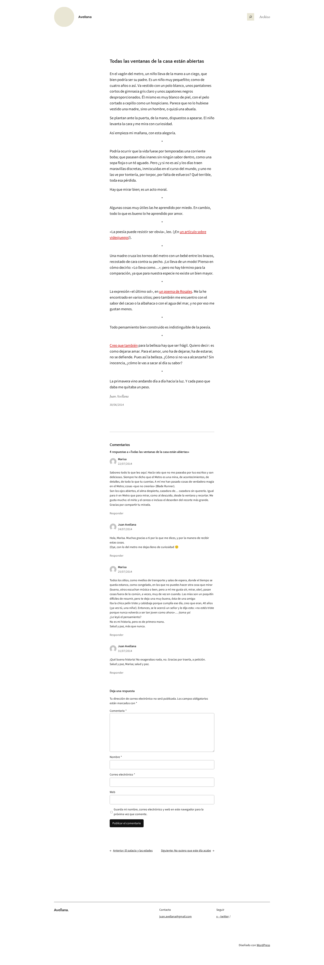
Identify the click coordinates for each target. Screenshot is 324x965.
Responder (116, 513)
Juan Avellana (127, 525)
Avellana (85, 17)
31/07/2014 (125, 651)
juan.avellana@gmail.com (175, 916)
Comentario (118, 711)
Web (112, 792)
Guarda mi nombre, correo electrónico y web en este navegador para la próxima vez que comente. (159, 811)
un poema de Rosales (175, 291)
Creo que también (124, 345)
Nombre (116, 757)
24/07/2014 (125, 529)
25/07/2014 (125, 572)
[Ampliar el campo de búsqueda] (250, 16)
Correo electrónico (122, 774)
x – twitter (222, 916)
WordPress (263, 945)
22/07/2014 (125, 464)
